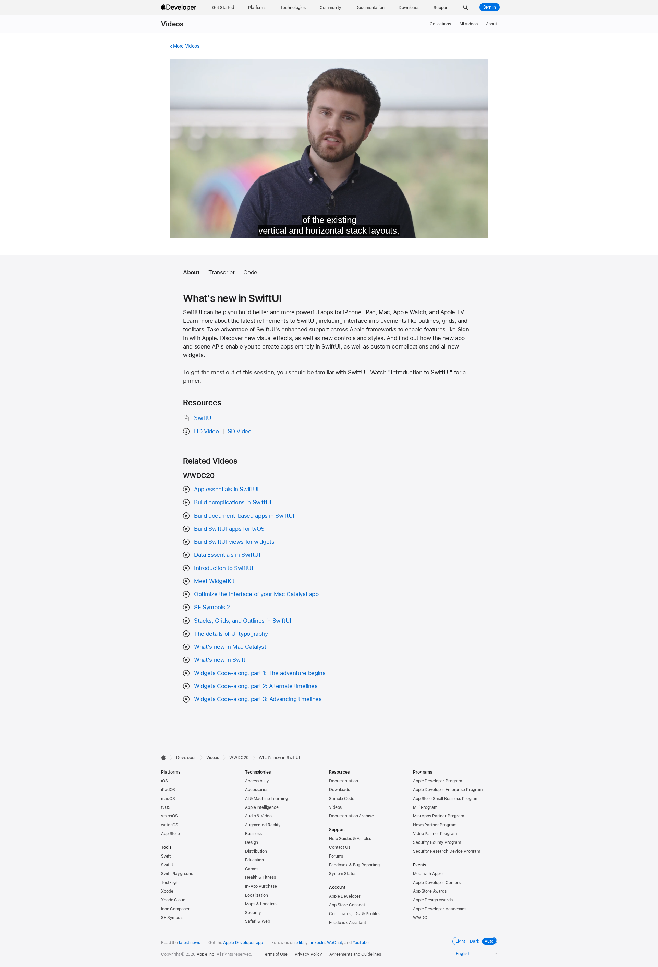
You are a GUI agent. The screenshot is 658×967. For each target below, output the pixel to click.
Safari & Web (257, 921)
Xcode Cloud (173, 900)
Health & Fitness (260, 877)
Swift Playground (177, 873)
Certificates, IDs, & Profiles (354, 913)
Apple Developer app (243, 942)
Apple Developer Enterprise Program (448, 789)
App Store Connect (347, 905)
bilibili (300, 942)
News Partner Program (434, 825)
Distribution (256, 851)
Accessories (256, 789)
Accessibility (257, 781)
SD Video (240, 431)
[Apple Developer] (179, 7)
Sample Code (341, 798)
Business (253, 833)
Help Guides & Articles (350, 838)
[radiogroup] (474, 941)
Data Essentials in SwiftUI (227, 554)
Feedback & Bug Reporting (354, 865)
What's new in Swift (219, 659)
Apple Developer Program (437, 781)
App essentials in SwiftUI (226, 489)
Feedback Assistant (347, 922)
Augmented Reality (263, 825)
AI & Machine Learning (266, 798)
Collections (440, 24)
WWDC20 (238, 757)
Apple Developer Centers (437, 882)
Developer (186, 757)
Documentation (343, 781)
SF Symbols (172, 917)
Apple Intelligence (262, 807)
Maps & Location (261, 903)
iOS (164, 781)
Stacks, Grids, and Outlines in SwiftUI (242, 620)
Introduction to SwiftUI (223, 568)
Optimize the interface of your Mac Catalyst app (256, 594)
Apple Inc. (206, 954)
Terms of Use (275, 954)
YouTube (361, 942)
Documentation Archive (351, 816)
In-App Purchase (261, 886)
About (491, 24)
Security (253, 912)
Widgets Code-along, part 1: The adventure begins (259, 673)
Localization (256, 895)
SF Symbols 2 (212, 607)
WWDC (420, 917)
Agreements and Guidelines (355, 954)
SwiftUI (203, 417)
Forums (336, 856)
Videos (172, 24)
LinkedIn (316, 942)
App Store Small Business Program (445, 798)
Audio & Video (258, 816)
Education (254, 860)
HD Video (206, 431)
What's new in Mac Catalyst (230, 646)
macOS (168, 798)
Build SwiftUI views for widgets (234, 541)
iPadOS (168, 789)
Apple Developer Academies (439, 909)
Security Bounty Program (437, 842)
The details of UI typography (231, 633)
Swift (165, 856)
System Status (342, 873)
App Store (170, 833)
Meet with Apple (428, 873)
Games (251, 868)
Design (251, 842)
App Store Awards (430, 891)
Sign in (489, 7)
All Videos (468, 24)
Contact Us (339, 847)
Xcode (167, 891)
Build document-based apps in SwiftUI (244, 515)
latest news (189, 942)
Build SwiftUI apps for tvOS (229, 528)
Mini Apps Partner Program (438, 816)
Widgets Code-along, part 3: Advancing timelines (257, 699)
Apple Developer (345, 896)
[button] (465, 7)
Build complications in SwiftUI (232, 502)
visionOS (169, 816)
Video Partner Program (434, 833)
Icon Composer (175, 909)
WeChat (334, 942)
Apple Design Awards (433, 900)
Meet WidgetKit (214, 581)
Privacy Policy (308, 954)
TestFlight (170, 882)
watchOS (169, 825)
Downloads (339, 789)
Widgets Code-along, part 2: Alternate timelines (255, 686)
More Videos (186, 46)
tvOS (166, 807)
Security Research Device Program (446, 851)
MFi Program (425, 807)
